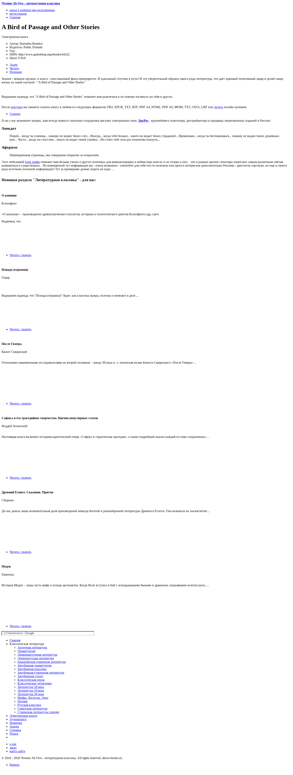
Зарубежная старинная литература (41, 672)
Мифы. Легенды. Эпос (33, 697)
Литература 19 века (31, 690)
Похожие (16, 72)
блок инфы (32, 162)
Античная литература (32, 647)
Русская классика (29, 705)
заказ (13, 747)
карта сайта (17, 751)
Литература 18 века (31, 687)
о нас (13, 744)
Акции (14, 726)
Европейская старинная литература (42, 661)
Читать (14, 68)
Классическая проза (31, 679)
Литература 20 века (31, 694)
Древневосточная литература (37, 654)
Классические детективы (35, 683)
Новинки (16, 723)
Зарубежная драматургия (34, 665)
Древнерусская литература (36, 658)
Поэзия (22, 701)
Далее (14, 64)
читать (218, 107)
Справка (15, 730)
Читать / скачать (20, 255)
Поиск (14, 733)
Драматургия (26, 651)
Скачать (15, 114)
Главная (15, 640)
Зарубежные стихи (30, 676)
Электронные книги (23, 715)
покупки (17, 107)
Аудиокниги (18, 719)
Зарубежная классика (32, 669)
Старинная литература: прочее (38, 712)
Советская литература (32, 708)
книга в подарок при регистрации (32, 10)
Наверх (15, 764)
